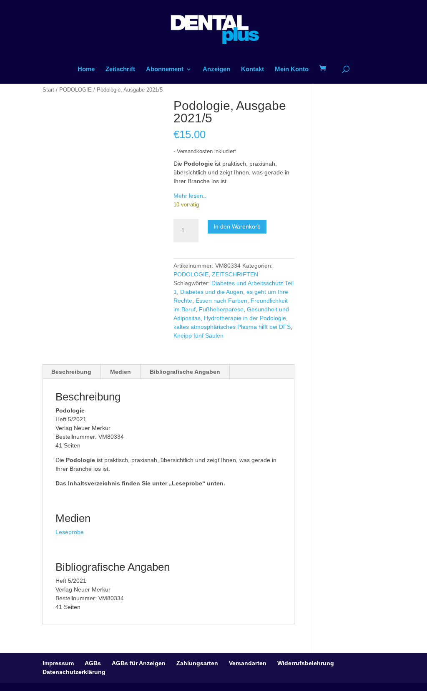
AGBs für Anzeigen (139, 663)
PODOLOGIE (75, 90)
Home (86, 69)
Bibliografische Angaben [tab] (185, 371)
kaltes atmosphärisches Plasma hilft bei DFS (232, 326)
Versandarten (247, 663)
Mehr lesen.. (189, 195)
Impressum (58, 663)
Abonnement (164, 69)
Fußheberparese (221, 309)
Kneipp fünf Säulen (198, 335)
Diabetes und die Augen (211, 291)
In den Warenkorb (237, 226)
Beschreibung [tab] (71, 371)
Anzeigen (216, 69)
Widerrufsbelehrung (305, 663)
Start (48, 90)
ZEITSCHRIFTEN (235, 274)
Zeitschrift (120, 69)
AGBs (93, 663)
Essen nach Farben (221, 300)
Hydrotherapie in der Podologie (245, 318)
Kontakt (252, 69)
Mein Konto (292, 69)
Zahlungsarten (197, 663)
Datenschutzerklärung (74, 672)
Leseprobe (69, 532)
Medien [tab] (120, 371)
